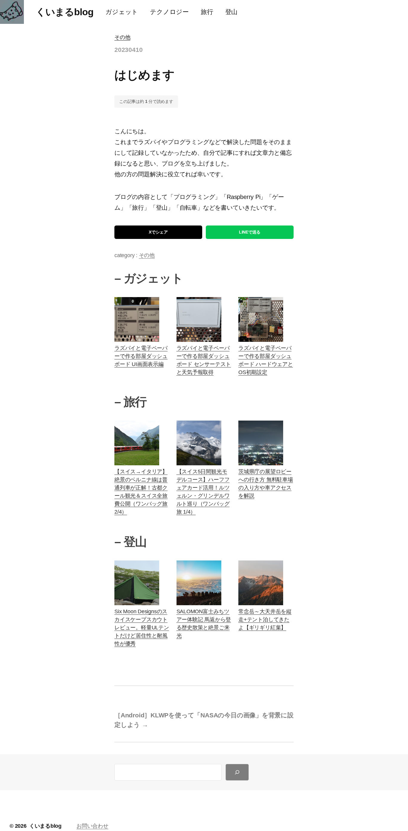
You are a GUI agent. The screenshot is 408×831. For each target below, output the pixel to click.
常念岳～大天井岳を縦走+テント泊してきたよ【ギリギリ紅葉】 (265, 619)
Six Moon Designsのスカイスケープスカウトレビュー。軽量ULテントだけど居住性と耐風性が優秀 (141, 627)
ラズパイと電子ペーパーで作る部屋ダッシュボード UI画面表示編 (141, 356)
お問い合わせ (92, 826)
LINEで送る (250, 232)
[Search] (237, 772)
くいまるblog (64, 12)
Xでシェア (158, 232)
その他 (122, 37)
